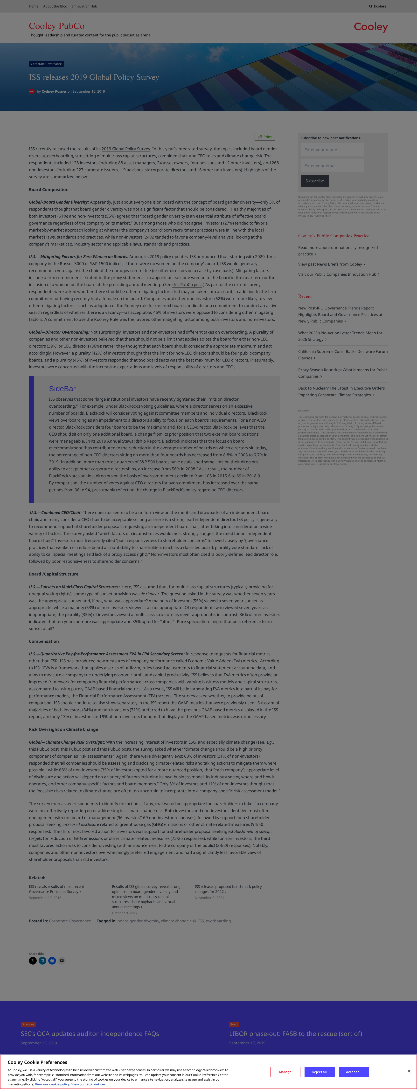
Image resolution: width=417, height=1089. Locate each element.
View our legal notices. (89, 1084)
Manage (285, 1072)
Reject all (319, 1072)
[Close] (409, 1071)
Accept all (353, 1072)
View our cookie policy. (52, 1084)
